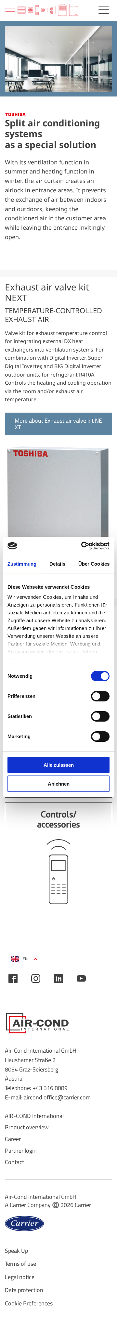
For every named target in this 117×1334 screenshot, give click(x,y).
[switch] (100, 696)
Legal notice (19, 1277)
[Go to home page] (41, 10)
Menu (103, 9)
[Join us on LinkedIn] (58, 978)
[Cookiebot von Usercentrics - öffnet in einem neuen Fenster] (83, 546)
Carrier (83, 1204)
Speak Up (16, 1250)
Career (13, 1139)
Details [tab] (57, 564)
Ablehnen (59, 784)
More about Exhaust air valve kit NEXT (58, 423)
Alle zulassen (59, 765)
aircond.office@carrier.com (57, 1097)
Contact (14, 1162)
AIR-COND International (34, 1115)
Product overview (27, 1127)
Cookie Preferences (29, 1303)
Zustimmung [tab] (21, 564)
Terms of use (20, 1263)
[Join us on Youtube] (81, 978)
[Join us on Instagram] (36, 978)
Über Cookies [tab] (94, 564)
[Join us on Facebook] (13, 978)
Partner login (21, 1150)
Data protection (24, 1290)
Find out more (58, 857)
